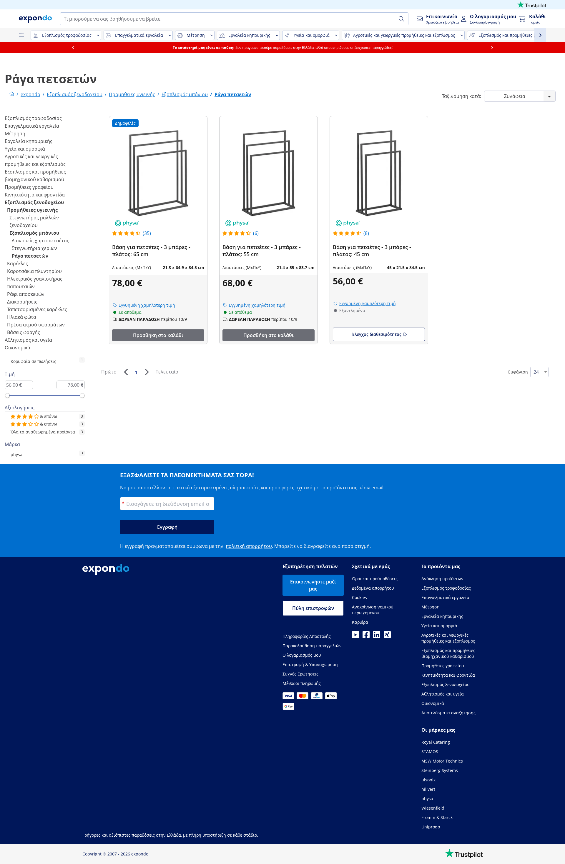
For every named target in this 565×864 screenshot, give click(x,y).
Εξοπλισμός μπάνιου (34, 233)
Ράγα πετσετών (30, 256)
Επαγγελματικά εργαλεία (32, 126)
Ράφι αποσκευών (25, 294)
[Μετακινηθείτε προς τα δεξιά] (492, 47)
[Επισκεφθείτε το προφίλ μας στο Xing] (387, 636)
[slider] (7, 395)
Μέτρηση (15, 133)
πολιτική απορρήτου (249, 546)
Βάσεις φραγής (23, 332)
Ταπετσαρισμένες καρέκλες (37, 309)
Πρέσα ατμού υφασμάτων (36, 324)
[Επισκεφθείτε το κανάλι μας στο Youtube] (355, 636)
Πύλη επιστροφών (313, 608)
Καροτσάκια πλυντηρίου (34, 271)
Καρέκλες (17, 263)
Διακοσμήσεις (22, 301)
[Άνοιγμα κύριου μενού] (21, 35)
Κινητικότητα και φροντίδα (35, 194)
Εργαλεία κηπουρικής (28, 141)
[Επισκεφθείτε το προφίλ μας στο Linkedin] (376, 636)
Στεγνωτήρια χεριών (34, 248)
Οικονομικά (17, 347)
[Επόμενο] (146, 372)
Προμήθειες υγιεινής (32, 210)
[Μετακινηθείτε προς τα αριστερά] (73, 47)
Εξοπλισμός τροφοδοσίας (33, 118)
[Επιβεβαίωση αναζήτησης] (401, 18)
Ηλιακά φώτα (21, 317)
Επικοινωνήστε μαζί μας (313, 585)
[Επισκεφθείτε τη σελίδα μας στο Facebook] (366, 636)
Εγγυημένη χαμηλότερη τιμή (147, 305)
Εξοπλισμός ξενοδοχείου (34, 202)
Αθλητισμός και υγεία (28, 340)
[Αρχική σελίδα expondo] (11, 94)
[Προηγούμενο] (125, 372)
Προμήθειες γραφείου (29, 187)
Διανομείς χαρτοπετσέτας (40, 240)
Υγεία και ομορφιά (25, 149)
